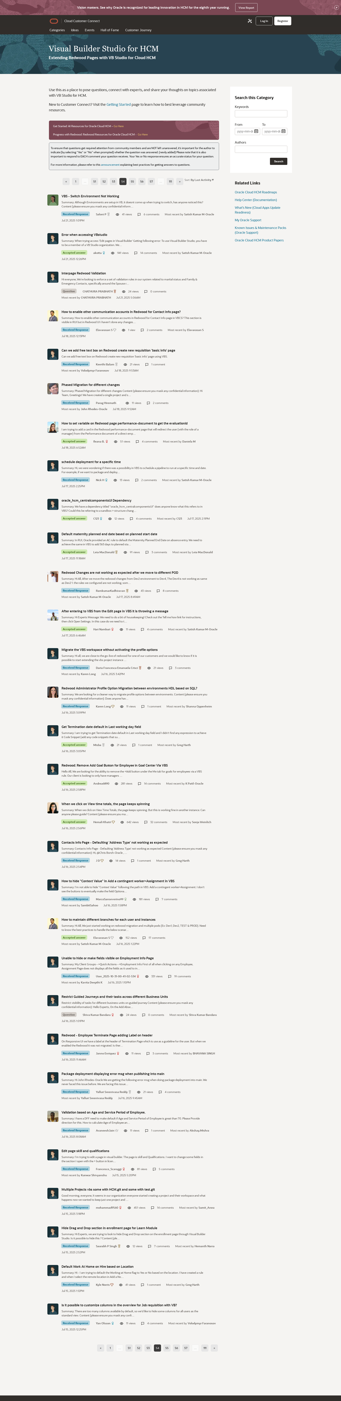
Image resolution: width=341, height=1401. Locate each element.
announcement (110, 164)
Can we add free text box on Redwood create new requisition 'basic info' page (118, 350)
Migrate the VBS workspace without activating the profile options (110, 650)
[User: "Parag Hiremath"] (52, 388)
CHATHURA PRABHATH (98, 291)
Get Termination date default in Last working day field (101, 727)
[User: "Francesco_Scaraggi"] (52, 1154)
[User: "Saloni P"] (52, 200)
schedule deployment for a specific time (91, 462)
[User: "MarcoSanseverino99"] (52, 885)
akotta (97, 253)
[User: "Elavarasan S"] (52, 315)
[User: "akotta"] (52, 238)
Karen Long (88, 674)
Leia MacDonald (103, 552)
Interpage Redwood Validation (84, 273)
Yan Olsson (103, 1323)
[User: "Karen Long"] (52, 692)
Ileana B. (99, 441)
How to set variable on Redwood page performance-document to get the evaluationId (125, 423)
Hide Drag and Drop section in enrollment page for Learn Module (109, 1228)
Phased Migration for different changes (91, 385)
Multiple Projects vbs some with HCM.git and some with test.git (108, 1189)
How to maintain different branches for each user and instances (109, 919)
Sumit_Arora (207, 1207)
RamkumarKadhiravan (110, 591)
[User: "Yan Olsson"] (52, 1309)
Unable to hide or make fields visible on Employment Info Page (108, 958)
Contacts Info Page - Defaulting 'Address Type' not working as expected (115, 842)
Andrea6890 (101, 783)
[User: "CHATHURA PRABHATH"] (52, 277)
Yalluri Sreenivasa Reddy (112, 1092)
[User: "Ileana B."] (52, 427)
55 (132, 181)
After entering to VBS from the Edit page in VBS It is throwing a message (115, 611)
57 (151, 181)
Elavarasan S (104, 330)
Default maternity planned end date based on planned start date (109, 534)
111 (170, 181)
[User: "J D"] (52, 846)
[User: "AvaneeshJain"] (52, 1116)
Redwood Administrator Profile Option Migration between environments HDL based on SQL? (129, 688)
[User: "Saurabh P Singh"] (52, 1231)
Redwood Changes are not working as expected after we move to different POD (120, 572)
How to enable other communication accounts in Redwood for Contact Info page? (121, 312)
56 (141, 181)
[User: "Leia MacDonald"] (52, 538)
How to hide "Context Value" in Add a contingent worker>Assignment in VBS (118, 881)
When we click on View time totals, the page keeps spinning (106, 804)
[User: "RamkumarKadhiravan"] (52, 576)
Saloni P (101, 214)
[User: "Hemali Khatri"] (52, 807)
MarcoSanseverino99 (109, 899)
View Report (246, 7)
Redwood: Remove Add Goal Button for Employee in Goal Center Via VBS (115, 765)
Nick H (100, 480)
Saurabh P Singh (106, 1246)
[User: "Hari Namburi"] (52, 615)
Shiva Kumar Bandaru (97, 1015)
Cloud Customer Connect (82, 21)
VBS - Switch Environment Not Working (90, 196)
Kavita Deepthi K (91, 982)
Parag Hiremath (106, 403)
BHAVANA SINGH (204, 1053)
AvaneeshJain (105, 1130)
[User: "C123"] (52, 504)
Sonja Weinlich (201, 822)
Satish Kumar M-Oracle (199, 214)
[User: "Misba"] (52, 730)
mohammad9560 (107, 1207)
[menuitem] (264, 21)
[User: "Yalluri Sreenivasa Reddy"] (52, 1077)
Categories (57, 30)
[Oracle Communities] (249, 21)
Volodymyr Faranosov (95, 370)
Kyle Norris (103, 1285)
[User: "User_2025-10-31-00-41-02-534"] (52, 962)
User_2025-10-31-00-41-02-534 (116, 976)
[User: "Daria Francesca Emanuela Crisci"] (52, 653)
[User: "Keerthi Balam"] (52, 354)
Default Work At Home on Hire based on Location (98, 1266)
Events (89, 30)
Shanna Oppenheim (199, 706)
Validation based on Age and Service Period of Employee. (103, 1112)
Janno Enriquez (106, 1053)
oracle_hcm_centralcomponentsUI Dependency (96, 500)
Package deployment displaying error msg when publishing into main (113, 1074)
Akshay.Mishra (199, 1130)
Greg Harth (184, 745)
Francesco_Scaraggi (109, 1169)
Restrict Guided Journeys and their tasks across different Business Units (115, 997)
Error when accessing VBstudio (84, 235)
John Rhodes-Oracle (94, 409)
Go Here (119, 126)
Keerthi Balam (105, 364)
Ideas (75, 30)
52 (104, 181)
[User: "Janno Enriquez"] (52, 1039)
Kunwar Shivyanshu (94, 1175)
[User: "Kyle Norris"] (52, 1270)
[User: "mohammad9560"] (52, 1193)
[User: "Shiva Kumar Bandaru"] (52, 1000)
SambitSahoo (89, 905)
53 (113, 181)
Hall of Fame (110, 30)
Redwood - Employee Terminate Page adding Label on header (107, 1035)
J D (98, 860)
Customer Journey (138, 30)
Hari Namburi (101, 629)
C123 (96, 518)
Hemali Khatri (102, 822)
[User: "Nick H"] (52, 465)
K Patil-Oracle (194, 783)
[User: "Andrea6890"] (52, 769)
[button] (202, 179)
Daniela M (189, 441)
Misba (97, 745)
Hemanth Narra (205, 1246)
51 (94, 181)
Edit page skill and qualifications (85, 1151)
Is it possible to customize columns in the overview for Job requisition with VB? (119, 1305)
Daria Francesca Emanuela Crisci (117, 668)
